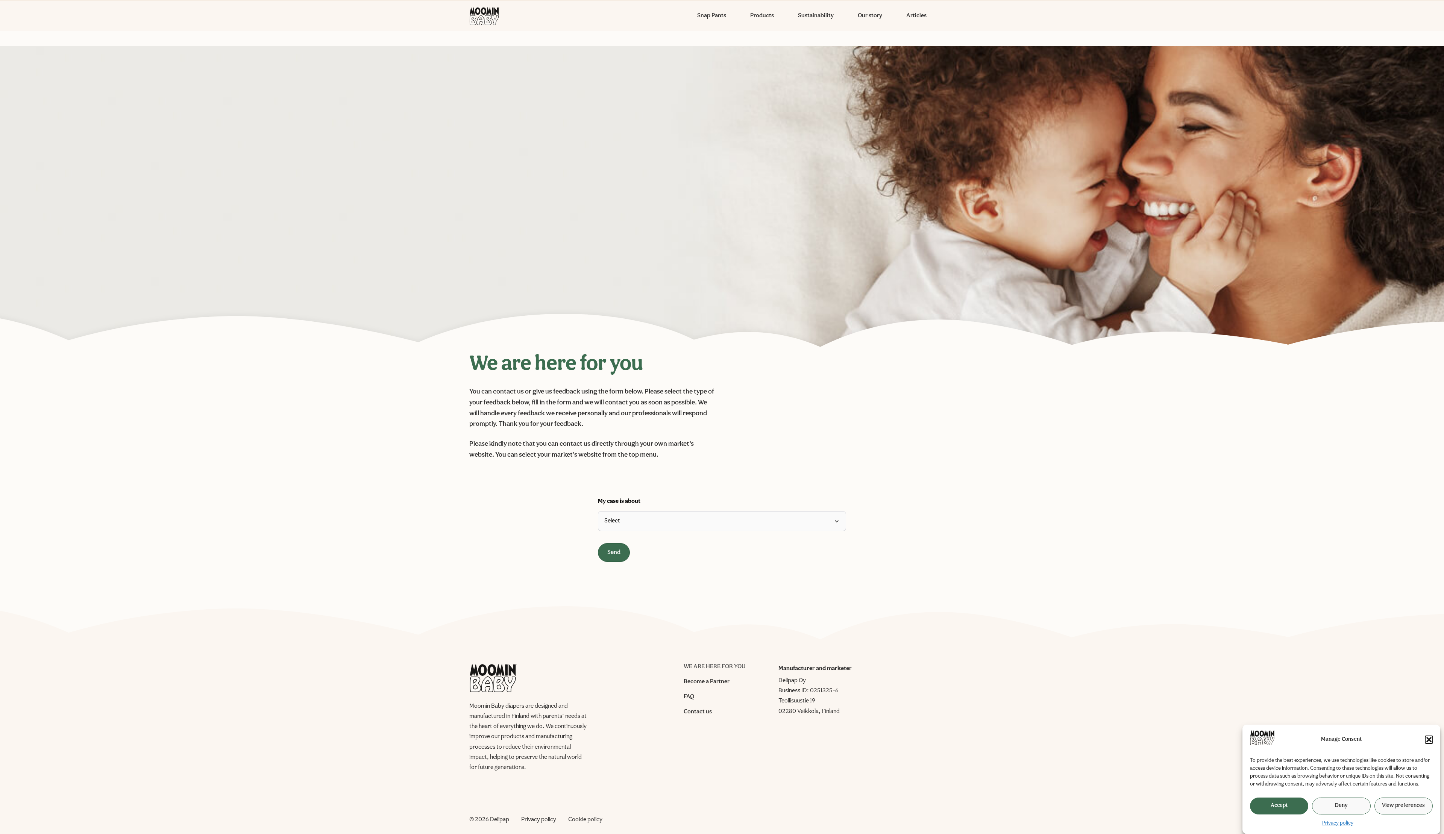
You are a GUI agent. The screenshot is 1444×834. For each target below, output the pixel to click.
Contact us (698, 712)
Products (762, 16)
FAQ (689, 697)
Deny (1341, 805)
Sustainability (816, 16)
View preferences (1403, 805)
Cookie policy (585, 820)
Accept (1279, 805)
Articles (916, 16)
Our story (870, 16)
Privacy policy (1337, 823)
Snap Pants (711, 16)
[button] (1429, 739)
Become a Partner (707, 682)
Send (613, 552)
